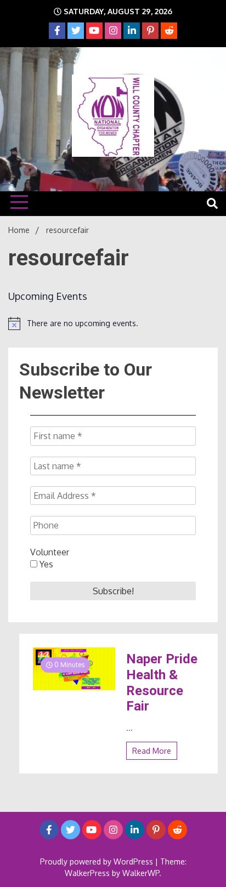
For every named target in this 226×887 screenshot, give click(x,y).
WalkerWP (140, 873)
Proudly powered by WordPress (97, 861)
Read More (151, 750)
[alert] (113, 323)
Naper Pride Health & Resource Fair (161, 682)
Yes (45, 564)
